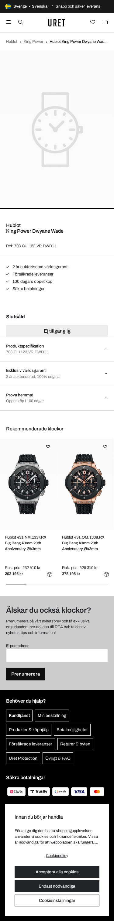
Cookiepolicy (57, 856)
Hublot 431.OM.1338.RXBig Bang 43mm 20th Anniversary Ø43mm (83, 543)
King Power (33, 41)
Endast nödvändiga (57, 886)
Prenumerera (25, 674)
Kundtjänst (19, 715)
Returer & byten (75, 744)
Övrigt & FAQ (58, 758)
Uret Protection (23, 758)
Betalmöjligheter (72, 730)
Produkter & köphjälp (29, 730)
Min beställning (52, 715)
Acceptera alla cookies (57, 872)
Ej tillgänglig (57, 331)
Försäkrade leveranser (33, 274)
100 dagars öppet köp (32, 281)
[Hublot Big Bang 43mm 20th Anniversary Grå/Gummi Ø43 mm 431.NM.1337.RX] (28, 484)
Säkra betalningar (28, 288)
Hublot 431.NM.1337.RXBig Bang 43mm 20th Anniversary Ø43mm (26, 543)
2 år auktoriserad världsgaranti (40, 267)
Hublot (11, 41)
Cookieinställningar (57, 900)
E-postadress (17, 646)
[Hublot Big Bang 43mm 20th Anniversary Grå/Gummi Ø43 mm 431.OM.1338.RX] (85, 484)
